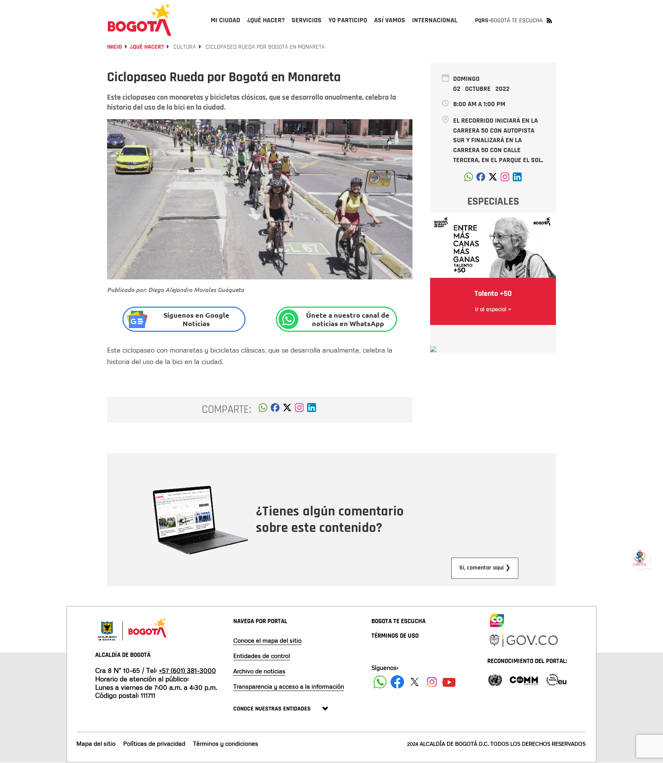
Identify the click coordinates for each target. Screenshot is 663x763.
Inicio (114, 47)
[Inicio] (139, 20)
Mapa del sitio (95, 743)
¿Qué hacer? (147, 47)
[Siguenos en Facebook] (380, 682)
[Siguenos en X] (414, 682)
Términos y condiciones (225, 743)
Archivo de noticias (259, 671)
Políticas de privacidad (154, 743)
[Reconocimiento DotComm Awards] (523, 679)
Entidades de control (261, 656)
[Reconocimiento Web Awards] (556, 679)
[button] (263, 409)
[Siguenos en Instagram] (432, 682)
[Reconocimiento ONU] (495, 679)
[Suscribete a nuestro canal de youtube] (449, 682)
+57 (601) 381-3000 (187, 670)
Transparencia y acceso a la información (288, 686)
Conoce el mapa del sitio (267, 640)
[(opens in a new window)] (299, 409)
